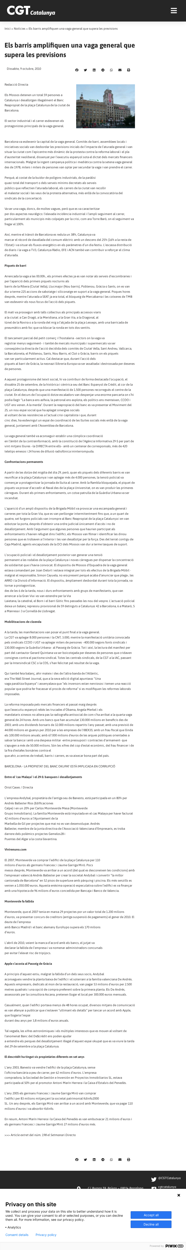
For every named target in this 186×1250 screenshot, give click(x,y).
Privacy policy (46, 1235)
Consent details (16, 1235)
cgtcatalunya (167, 1187)
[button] (77, 70)
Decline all (151, 1224)
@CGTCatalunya (169, 1178)
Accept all (151, 1215)
